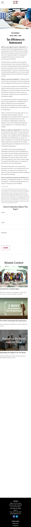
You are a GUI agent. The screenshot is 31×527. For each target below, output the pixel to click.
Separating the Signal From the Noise (13, 352)
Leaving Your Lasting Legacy (9, 289)
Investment (15, 525)
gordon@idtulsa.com (15, 513)
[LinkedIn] (17, 516)
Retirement (15, 523)
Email (3, 222)
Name (3, 212)
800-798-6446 (18, 505)
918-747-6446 (17, 503)
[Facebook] (14, 516)
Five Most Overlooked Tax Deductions (13, 321)
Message (4, 233)
